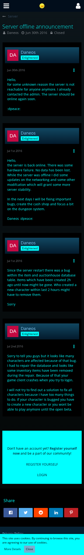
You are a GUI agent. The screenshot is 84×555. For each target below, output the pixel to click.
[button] (6, 6)
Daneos (13, 32)
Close (29, 549)
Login (42, 475)
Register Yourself (42, 464)
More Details (12, 549)
